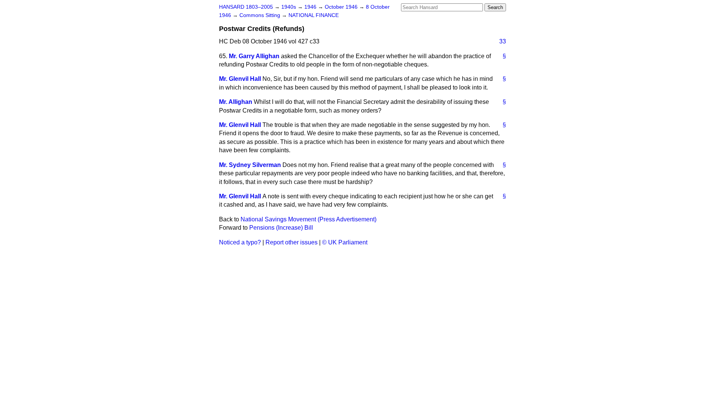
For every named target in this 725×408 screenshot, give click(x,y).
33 (502, 41)
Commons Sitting (260, 15)
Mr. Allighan (235, 102)
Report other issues (291, 242)
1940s (289, 7)
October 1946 (342, 7)
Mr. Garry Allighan (254, 56)
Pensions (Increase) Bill (281, 227)
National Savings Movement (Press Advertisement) (308, 219)
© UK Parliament (344, 242)
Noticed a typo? (240, 242)
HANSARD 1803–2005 (246, 7)
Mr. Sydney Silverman (250, 165)
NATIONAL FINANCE (313, 15)
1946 (311, 7)
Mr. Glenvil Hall (240, 79)
